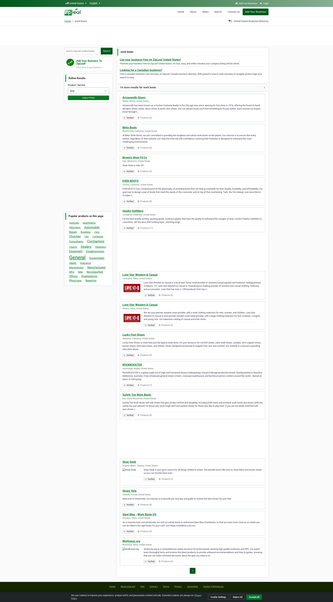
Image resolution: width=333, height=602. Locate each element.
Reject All (237, 597)
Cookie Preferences (213, 586)
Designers (100, 247)
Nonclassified (95, 272)
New (80, 272)
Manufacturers (96, 267)
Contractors (95, 241)
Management (76, 267)
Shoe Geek (129, 462)
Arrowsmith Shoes (134, 97)
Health (72, 263)
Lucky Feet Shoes (133, 334)
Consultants (76, 241)
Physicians (75, 280)
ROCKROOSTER (132, 364)
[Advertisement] (166, 35)
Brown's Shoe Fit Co (134, 157)
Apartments (89, 222)
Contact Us (234, 11)
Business (86, 232)
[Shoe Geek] (133, 475)
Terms (166, 586)
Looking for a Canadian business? (141, 70)
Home (181, 11)
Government (96, 258)
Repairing (91, 280)
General (77, 257)
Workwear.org (131, 541)
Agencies (74, 222)
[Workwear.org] (133, 555)
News (205, 11)
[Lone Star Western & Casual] (133, 288)
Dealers (86, 247)
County (73, 247)
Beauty (73, 232)
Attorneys (74, 227)
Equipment (75, 251)
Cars (96, 232)
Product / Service (76, 85)
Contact (154, 586)
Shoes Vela (129, 491)
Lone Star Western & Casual (139, 274)
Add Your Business (255, 11)
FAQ (142, 586)
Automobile (92, 227)
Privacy (178, 586)
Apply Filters (88, 98)
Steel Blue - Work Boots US (139, 514)
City (86, 236)
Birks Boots (129, 127)
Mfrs (71, 272)
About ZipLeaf (128, 586)
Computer (97, 236)
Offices (73, 276)
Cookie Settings (218, 597)
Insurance (85, 263)
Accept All (254, 597)
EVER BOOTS (130, 181)
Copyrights (192, 586)
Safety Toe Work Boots (136, 394)
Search (218, 11)
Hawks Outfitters (132, 211)
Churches (75, 236)
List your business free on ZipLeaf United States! (150, 59)
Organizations (89, 276)
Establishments (95, 251)
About (193, 11)
